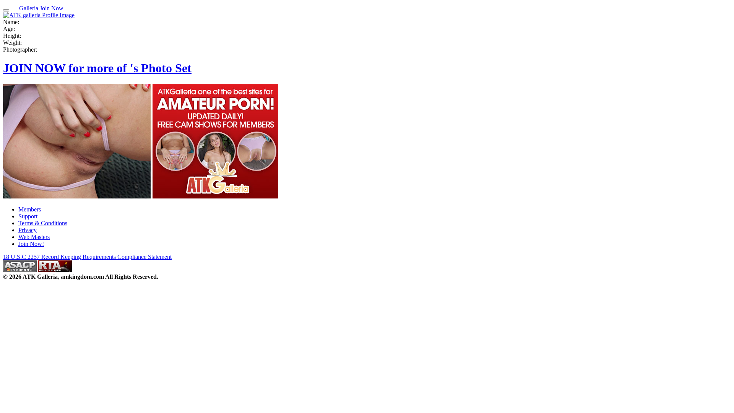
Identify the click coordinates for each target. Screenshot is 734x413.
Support (27, 216)
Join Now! (31, 244)
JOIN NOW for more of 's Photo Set (97, 68)
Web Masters (34, 237)
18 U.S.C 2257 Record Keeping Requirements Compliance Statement (87, 257)
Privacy (27, 230)
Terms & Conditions (42, 223)
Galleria (28, 8)
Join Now (51, 8)
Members (29, 209)
